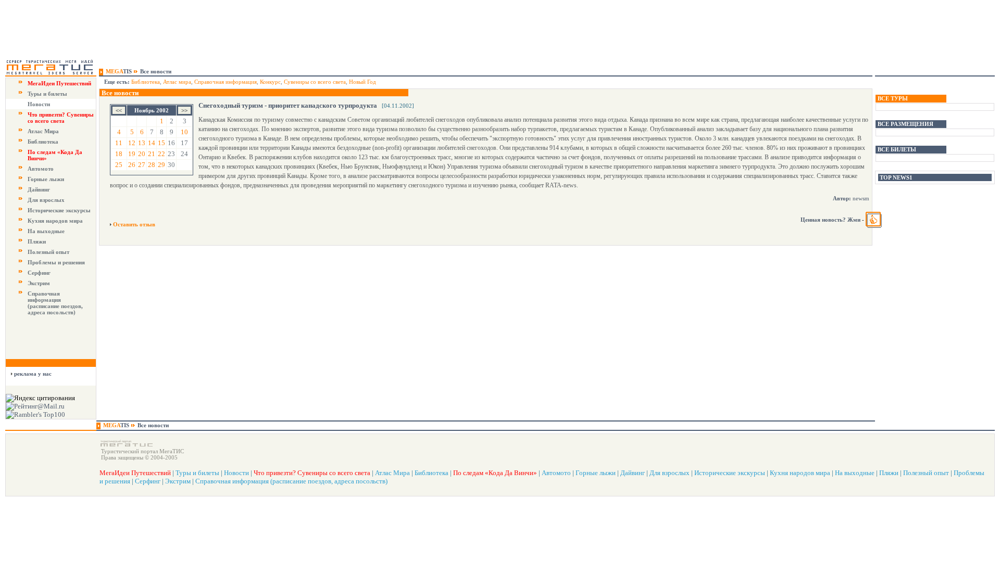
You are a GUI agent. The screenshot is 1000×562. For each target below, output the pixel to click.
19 (131, 154)
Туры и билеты (47, 94)
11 (118, 143)
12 (131, 143)
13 (141, 143)
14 (151, 143)
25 (118, 165)
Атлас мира (177, 82)
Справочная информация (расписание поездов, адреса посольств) (55, 302)
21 (151, 154)
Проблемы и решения (56, 262)
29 (161, 165)
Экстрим (39, 283)
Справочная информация (225, 82)
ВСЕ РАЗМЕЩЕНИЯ (905, 124)
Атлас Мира (43, 131)
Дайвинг (39, 189)
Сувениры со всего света (315, 82)
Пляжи (37, 241)
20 (141, 154)
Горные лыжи (46, 179)
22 (161, 154)
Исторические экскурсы (59, 210)
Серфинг (39, 273)
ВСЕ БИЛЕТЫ (897, 149)
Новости (39, 104)
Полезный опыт (48, 252)
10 (184, 132)
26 (131, 165)
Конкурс (270, 82)
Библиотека (43, 141)
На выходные (46, 231)
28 (151, 165)
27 (141, 165)
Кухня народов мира (55, 221)
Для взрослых (46, 200)
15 (161, 143)
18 (118, 154)
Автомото (41, 168)
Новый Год (362, 82)
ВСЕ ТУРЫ (893, 98)
